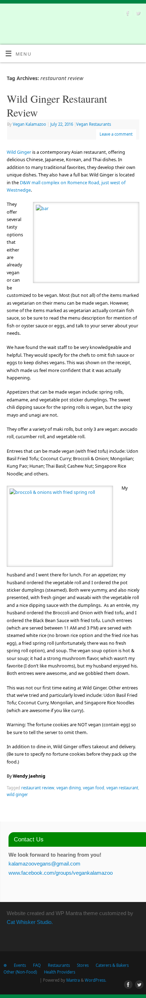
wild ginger (17, 794)
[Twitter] (137, 14)
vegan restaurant (122, 787)
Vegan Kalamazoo (29, 124)
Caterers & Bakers (112, 965)
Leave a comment (116, 134)
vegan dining (68, 787)
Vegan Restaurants (93, 124)
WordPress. (95, 980)
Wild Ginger (19, 152)
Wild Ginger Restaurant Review (57, 105)
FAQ (37, 965)
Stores (83, 965)
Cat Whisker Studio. (30, 922)
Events (20, 965)
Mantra (73, 980)
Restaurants (59, 965)
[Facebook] (127, 14)
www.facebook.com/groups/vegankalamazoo (61, 873)
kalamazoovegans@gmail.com (44, 864)
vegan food (93, 787)
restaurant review (37, 787)
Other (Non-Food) (20, 972)
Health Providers (59, 972)
